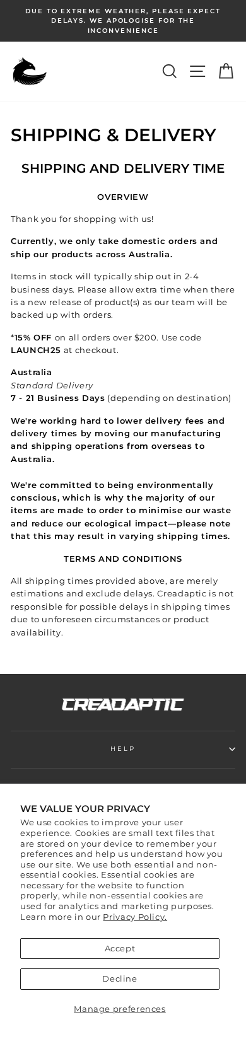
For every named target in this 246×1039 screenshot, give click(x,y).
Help (122, 748)
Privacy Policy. (135, 917)
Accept (120, 948)
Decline (119, 979)
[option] (123, 20)
